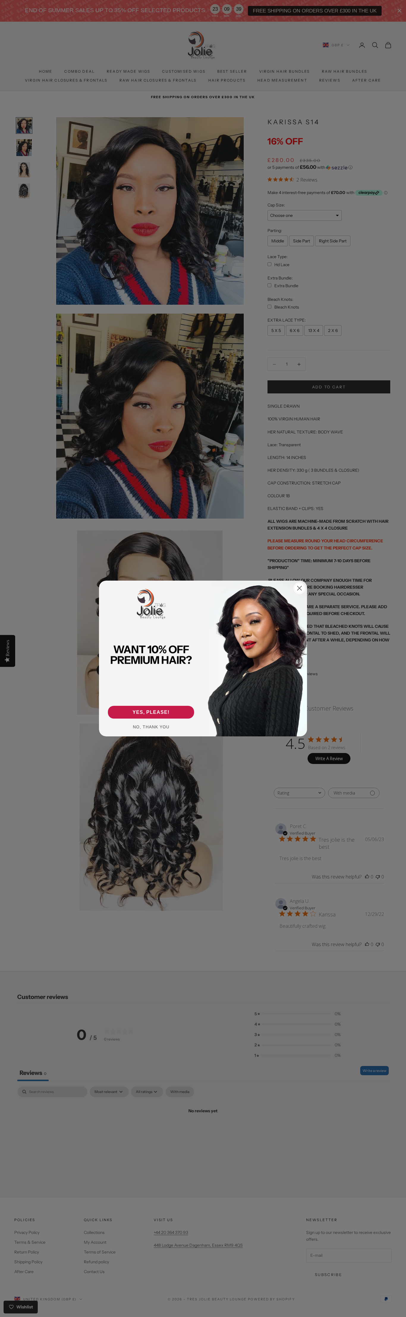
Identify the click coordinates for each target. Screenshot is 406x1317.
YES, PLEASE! (151, 712)
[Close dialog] (299, 588)
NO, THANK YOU (151, 727)
